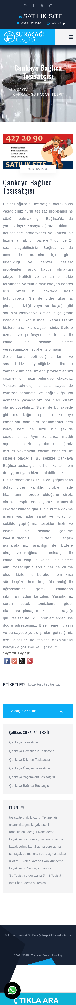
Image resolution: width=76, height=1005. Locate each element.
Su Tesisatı (17, 875)
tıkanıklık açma (19, 824)
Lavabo (35, 861)
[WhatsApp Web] (25, 5)
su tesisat (53, 684)
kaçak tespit (36, 684)
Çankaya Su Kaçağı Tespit (38, 94)
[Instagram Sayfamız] (50, 5)
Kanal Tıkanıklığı (45, 817)
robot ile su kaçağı (22, 832)
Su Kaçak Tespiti (39, 868)
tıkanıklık (25, 817)
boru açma (53, 846)
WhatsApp (58, 23)
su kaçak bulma (20, 853)
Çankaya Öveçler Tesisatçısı (29, 768)
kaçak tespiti (40, 824)
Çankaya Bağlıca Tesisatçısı (29, 785)
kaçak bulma (18, 846)
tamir (12, 883)
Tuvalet (24, 861)
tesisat (13, 817)
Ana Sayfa (19, 89)
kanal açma (36, 846)
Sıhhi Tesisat (52, 875)
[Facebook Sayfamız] (33, 5)
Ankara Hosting (52, 955)
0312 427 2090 (31, 23)
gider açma (36, 839)
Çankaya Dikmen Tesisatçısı (29, 759)
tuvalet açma (45, 832)
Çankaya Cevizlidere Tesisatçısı (32, 751)
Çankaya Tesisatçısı (23, 742)
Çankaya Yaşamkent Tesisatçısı (32, 777)
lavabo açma (54, 839)
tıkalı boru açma (44, 853)
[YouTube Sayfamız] (42, 5)
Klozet (13, 861)
